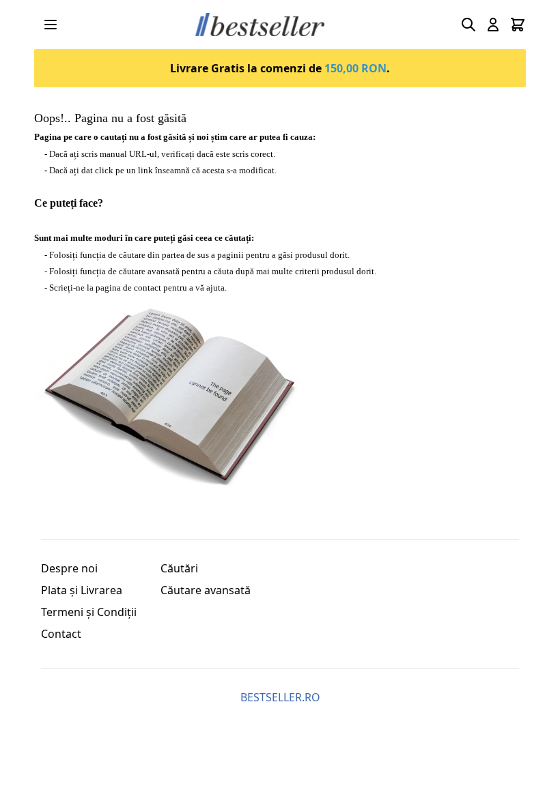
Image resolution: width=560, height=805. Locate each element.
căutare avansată (149, 271)
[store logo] (259, 25)
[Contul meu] (493, 24)
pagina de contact (128, 287)
